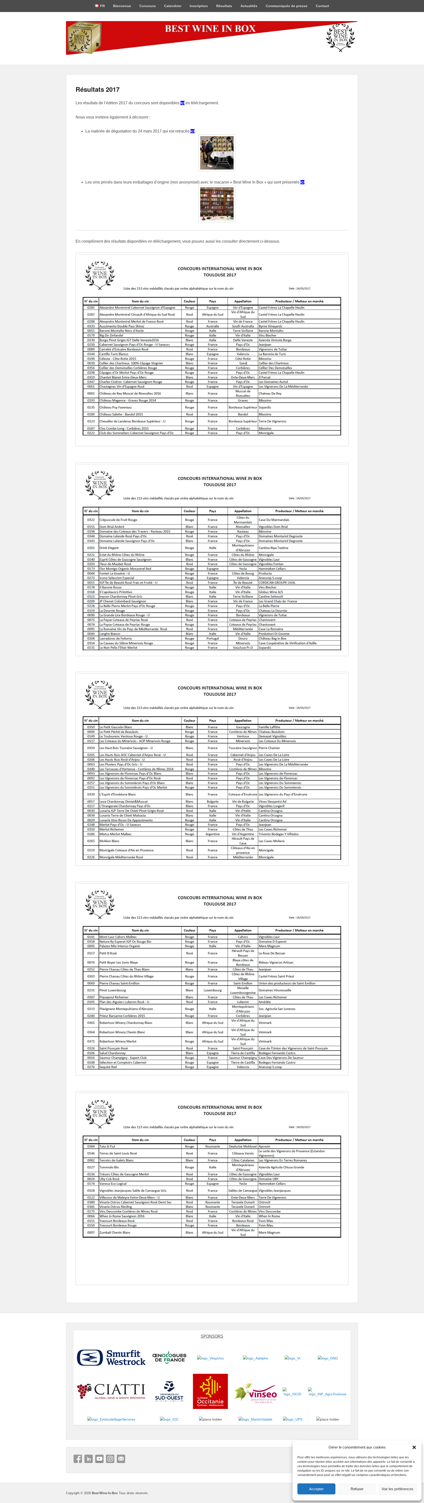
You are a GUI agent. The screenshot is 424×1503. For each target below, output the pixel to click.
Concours (147, 6)
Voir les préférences (397, 1489)
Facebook (78, 1459)
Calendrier (172, 6)
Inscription (199, 6)
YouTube (99, 1459)
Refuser (357, 1489)
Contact (322, 6)
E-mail (121, 1459)
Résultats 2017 (97, 89)
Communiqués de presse (286, 6)
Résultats (224, 6)
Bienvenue (122, 6)
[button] (414, 1447)
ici (182, 103)
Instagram (110, 1459)
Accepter (316, 1489)
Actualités (248, 6)
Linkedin (88, 1459)
